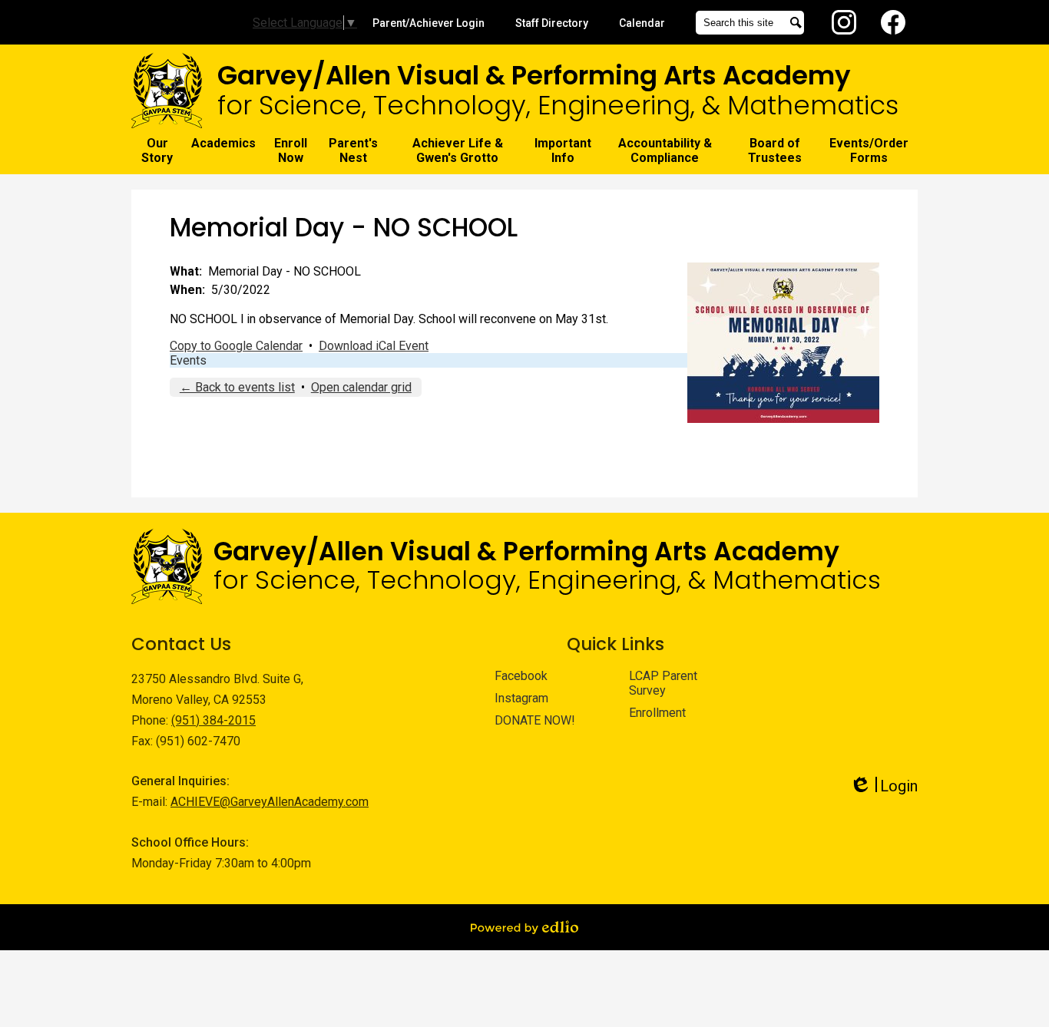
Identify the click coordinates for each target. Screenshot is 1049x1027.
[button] (157, 151)
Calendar (642, 23)
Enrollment (657, 712)
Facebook (893, 22)
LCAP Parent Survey (663, 683)
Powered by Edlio (524, 927)
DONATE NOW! (535, 720)
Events (188, 360)
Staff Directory (551, 23)
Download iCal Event (374, 345)
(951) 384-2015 (213, 720)
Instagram (844, 22)
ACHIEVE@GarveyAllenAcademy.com (269, 801)
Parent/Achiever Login (428, 23)
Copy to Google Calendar (236, 345)
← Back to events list (237, 387)
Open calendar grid (361, 387)
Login (883, 786)
